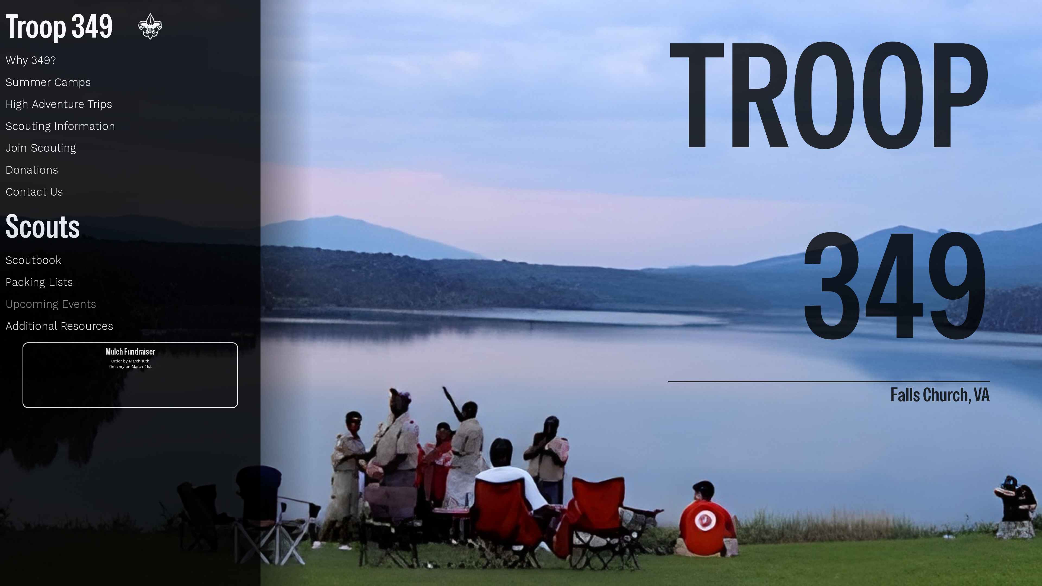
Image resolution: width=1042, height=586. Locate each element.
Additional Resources (59, 326)
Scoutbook (33, 260)
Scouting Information (60, 126)
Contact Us (34, 192)
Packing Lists (39, 282)
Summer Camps (48, 82)
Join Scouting (40, 148)
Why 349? (30, 60)
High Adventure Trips (58, 104)
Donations (31, 170)
